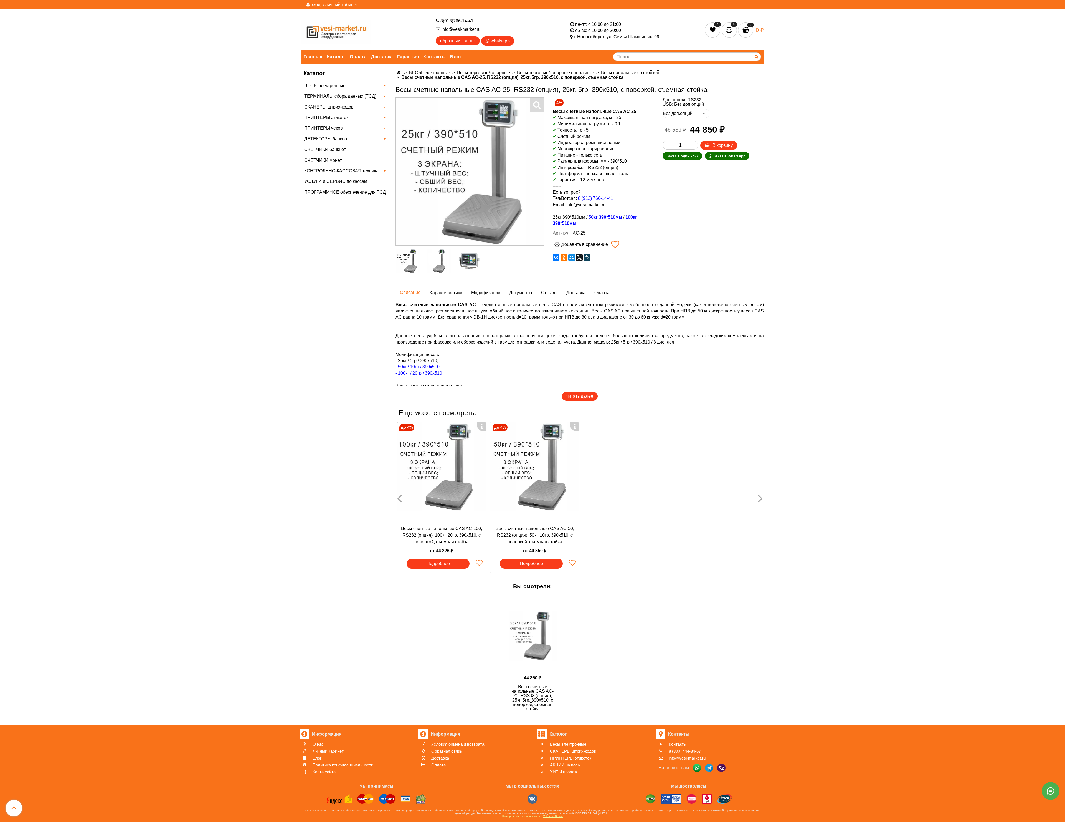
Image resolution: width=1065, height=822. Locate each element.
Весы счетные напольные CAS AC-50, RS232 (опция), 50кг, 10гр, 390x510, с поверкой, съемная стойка (535, 535)
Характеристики (445, 292)
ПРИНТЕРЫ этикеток (326, 117)
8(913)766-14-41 (456, 21)
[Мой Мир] (571, 257)
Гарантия (408, 56)
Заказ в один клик (682, 156)
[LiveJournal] (587, 257)
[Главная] (399, 72)
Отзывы (549, 292)
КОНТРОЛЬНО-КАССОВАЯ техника (341, 170)
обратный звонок (457, 40)
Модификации (485, 292)
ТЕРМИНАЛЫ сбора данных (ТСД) (340, 96)
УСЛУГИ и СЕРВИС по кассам (335, 181)
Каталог (336, 56)
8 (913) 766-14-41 (595, 198)
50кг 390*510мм (605, 217)
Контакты (434, 56)
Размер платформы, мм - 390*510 (592, 161)
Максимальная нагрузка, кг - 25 (587, 117)
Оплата (358, 56)
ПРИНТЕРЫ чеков (323, 128)
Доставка (382, 56)
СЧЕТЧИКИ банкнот (325, 149)
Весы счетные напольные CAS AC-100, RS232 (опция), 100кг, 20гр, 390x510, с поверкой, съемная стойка (441, 535)
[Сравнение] (730, 29)
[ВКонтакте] (556, 257)
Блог (456, 56)
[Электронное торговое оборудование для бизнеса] (336, 30)
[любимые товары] (713, 29)
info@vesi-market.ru (460, 29)
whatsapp (500, 41)
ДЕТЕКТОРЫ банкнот (326, 139)
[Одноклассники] (564, 257)
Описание (410, 292)
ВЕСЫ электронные (325, 85)
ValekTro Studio (553, 816)
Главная (313, 56)
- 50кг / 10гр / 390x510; (418, 366)
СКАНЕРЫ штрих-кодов (329, 107)
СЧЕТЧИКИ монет (323, 160)
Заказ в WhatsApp (729, 156)
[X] (579, 257)
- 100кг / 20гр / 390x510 (418, 373)
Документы (520, 292)
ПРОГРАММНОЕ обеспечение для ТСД (345, 192)
